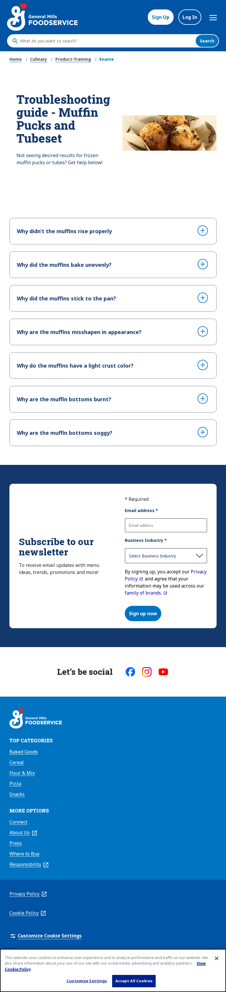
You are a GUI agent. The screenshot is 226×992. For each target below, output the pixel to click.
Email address (141, 510)
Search (207, 41)
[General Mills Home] (35, 719)
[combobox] (106, 41)
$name (106, 59)
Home (15, 59)
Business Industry (146, 540)
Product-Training (73, 59)
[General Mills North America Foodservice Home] (42, 17)
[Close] (216, 958)
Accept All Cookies (133, 980)
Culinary (38, 59)
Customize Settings (87, 980)
